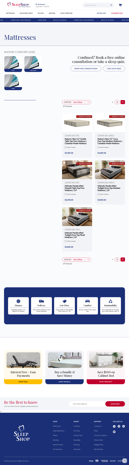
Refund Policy (98, 449)
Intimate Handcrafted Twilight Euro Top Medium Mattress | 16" (109, 188)
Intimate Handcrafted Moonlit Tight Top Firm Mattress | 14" (74, 188)
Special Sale (101, 13)
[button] (120, 5)
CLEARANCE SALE (117, 13)
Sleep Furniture (66, 13)
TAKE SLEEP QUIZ (114, 68)
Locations (76, 426)
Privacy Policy (98, 440)
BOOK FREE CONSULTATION (85, 68)
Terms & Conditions (100, 435)
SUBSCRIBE (115, 404)
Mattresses (10, 13)
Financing (76, 445)
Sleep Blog (76, 440)
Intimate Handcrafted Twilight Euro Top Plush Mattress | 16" (75, 235)
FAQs (96, 431)
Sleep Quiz (76, 449)
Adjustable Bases (26, 13)
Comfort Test (77, 435)
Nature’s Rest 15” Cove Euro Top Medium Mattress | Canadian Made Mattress (110, 141)
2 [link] (122, 102)
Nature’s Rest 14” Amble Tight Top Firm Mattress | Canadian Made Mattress (76, 141)
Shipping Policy (98, 445)
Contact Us (98, 426)
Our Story (76, 431)
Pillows (41, 13)
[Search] (111, 5)
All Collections (57, 449)
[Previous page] (113, 102)
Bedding (52, 13)
